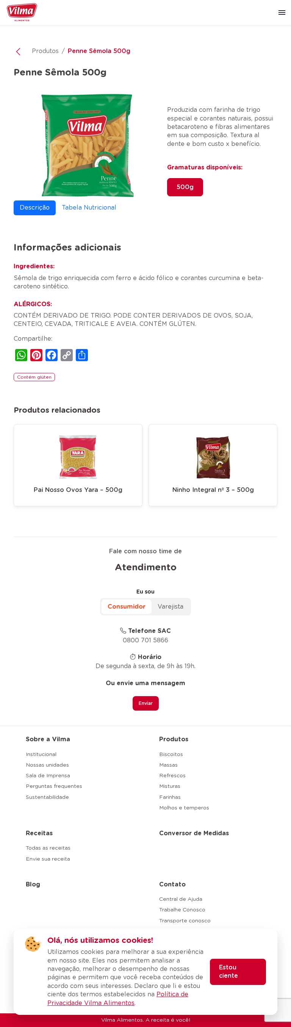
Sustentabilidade (47, 797)
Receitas (39, 833)
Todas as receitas (48, 848)
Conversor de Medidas (194, 833)
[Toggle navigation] (282, 12)
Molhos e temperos (184, 808)
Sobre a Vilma (48, 739)
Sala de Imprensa (48, 775)
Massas (168, 765)
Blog (33, 884)
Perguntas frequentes (54, 786)
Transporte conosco (185, 921)
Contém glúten (34, 377)
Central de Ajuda (180, 899)
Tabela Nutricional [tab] (89, 208)
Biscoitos (171, 754)
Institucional (41, 754)
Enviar (146, 703)
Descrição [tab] (35, 208)
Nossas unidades (47, 765)
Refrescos (172, 775)
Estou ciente (228, 971)
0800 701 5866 (145, 640)
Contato (172, 884)
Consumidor (127, 607)
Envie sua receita (48, 859)
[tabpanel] (145, 312)
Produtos (45, 51)
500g (185, 187)
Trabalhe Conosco (182, 910)
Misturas (169, 786)
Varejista (170, 607)
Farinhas (170, 797)
